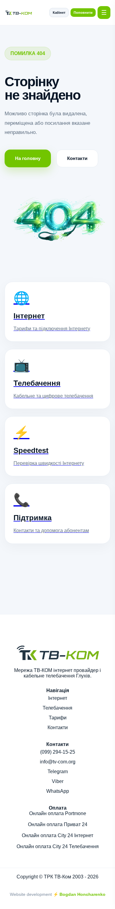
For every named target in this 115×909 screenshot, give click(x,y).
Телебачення (57, 708)
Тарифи (58, 717)
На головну (27, 158)
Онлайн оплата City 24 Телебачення (58, 846)
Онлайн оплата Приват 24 (57, 824)
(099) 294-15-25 (57, 752)
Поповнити (83, 12)
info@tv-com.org (57, 761)
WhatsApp (57, 791)
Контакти (77, 158)
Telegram (58, 771)
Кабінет (59, 12)
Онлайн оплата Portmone (57, 813)
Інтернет (57, 698)
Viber (57, 781)
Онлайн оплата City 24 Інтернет (57, 835)
